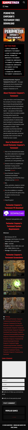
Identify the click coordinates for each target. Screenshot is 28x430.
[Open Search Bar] (24, 2)
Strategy (7, 316)
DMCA (15, 427)
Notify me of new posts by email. (12, 398)
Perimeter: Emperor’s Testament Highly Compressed (11, 343)
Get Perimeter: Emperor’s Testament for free (13, 326)
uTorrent (12, 170)
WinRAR (17, 180)
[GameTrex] (10, 2)
